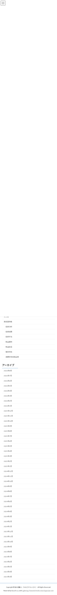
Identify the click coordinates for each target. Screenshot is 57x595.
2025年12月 (8, 411)
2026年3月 (8, 396)
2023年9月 (8, 546)
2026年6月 (8, 381)
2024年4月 (8, 511)
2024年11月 (8, 476)
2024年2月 (8, 521)
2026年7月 (8, 376)
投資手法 (9, 337)
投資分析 (9, 327)
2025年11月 (8, 416)
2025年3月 (8, 456)
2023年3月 (8, 577)
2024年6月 (8, 501)
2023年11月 (8, 536)
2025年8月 (8, 431)
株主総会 (9, 347)
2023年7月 (8, 556)
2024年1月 (8, 526)
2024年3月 (8, 516)
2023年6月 (8, 562)
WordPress (15, 591)
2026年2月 (8, 401)
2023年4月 (8, 572)
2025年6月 (8, 441)
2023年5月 (8, 567)
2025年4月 (8, 451)
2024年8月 (8, 491)
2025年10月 (8, 421)
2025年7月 (8, 436)
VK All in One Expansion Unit (44, 591)
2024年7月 (8, 496)
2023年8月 (8, 551)
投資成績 (9, 332)
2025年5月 (8, 446)
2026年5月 (8, 386)
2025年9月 (8, 426)
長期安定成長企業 (12, 357)
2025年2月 (8, 461)
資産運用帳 (8, 322)
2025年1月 (8, 466)
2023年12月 (8, 531)
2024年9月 (8, 486)
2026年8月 (8, 371)
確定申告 (9, 352)
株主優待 (9, 342)
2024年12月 (8, 471)
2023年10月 (8, 541)
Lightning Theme (27, 591)
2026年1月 (8, 406)
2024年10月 (8, 481)
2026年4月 (8, 391)
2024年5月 (8, 506)
